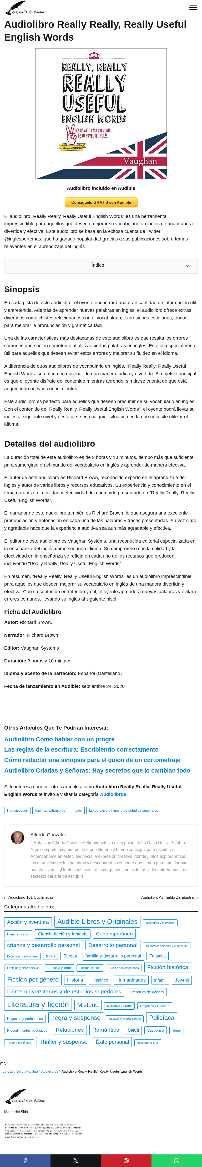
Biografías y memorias (160, 922)
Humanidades (17, 810)
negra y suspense (75, 1017)
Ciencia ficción (18, 934)
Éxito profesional (147, 1042)
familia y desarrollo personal (113, 956)
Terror (176, 1030)
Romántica (105, 1030)
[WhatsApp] (177, 1160)
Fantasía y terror (59, 968)
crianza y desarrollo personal (43, 945)
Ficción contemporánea (124, 968)
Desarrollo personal (113, 945)
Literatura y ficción (38, 1004)
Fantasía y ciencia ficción (23, 968)
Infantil (160, 980)
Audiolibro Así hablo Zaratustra (167, 897)
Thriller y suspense (63, 1041)
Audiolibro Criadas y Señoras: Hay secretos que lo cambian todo (97, 770)
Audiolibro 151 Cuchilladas (31, 897)
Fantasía (157, 956)
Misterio (88, 1005)
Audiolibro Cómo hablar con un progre (59, 739)
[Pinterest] (126, 1160)
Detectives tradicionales (22, 956)
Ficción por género (33, 979)
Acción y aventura (28, 922)
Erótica (50, 956)
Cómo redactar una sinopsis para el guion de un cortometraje (92, 760)
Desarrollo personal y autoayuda (167, 945)
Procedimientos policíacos (27, 1030)
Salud (133, 1030)
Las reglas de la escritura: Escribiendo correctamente (81, 749)
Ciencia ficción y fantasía (63, 933)
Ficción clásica (89, 968)
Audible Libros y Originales (97, 921)
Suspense (155, 1030)
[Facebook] (25, 1160)
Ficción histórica (167, 967)
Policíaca (161, 1017)
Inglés (77, 810)
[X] (75, 1160)
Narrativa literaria (119, 1006)
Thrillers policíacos (19, 1042)
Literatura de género (147, 992)
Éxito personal (112, 1042)
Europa (70, 956)
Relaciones (70, 1030)
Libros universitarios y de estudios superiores (123, 810)
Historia (75, 980)
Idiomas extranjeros (50, 810)
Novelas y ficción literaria (125, 1018)
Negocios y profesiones (25, 1019)
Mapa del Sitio (16, 1112)
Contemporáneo (114, 933)
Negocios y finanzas (154, 1006)
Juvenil (182, 980)
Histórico (100, 980)
